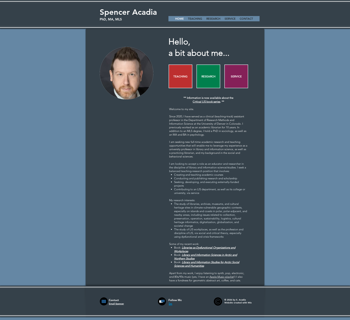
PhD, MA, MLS (111, 19)
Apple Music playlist (221, 276)
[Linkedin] (170, 304)
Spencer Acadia (128, 12)
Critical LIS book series (206, 101)
